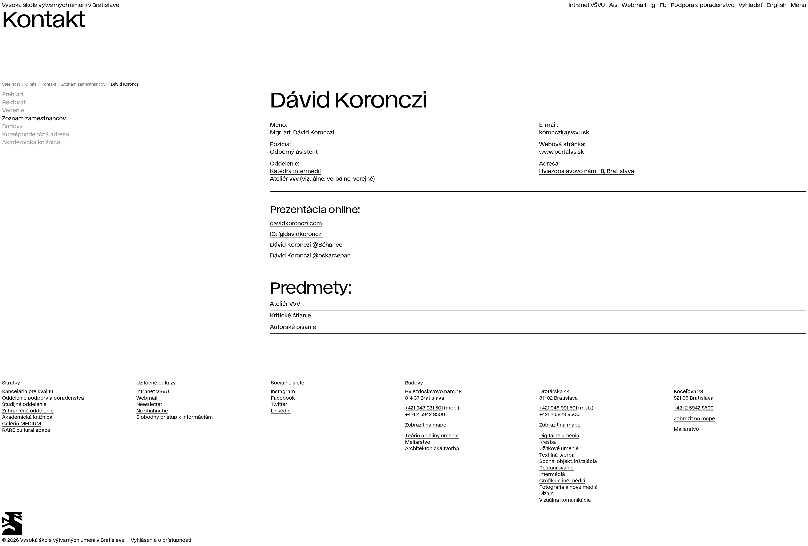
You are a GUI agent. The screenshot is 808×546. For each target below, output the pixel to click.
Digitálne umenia (559, 436)
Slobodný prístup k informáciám (174, 417)
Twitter (279, 404)
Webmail (634, 5)
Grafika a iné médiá (562, 481)
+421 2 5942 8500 (425, 414)
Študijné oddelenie (24, 404)
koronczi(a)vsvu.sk (564, 132)
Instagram (283, 392)
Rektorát (14, 102)
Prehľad (12, 94)
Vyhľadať (750, 5)
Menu (798, 5)
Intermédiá (552, 474)
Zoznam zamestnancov (83, 84)
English (777, 5)
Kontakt (48, 84)
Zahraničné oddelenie (28, 411)
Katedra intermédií (295, 171)
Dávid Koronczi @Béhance (306, 245)
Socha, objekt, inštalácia (568, 461)
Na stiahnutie (152, 411)
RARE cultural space (26, 430)
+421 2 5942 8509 (694, 408)
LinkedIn (281, 411)
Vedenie (13, 110)
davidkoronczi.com (296, 223)
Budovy (12, 126)
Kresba (547, 442)
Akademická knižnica (31, 142)
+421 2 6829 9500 (559, 414)
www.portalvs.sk (561, 152)
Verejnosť (11, 84)
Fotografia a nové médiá (568, 487)
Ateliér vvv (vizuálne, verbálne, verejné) (322, 179)
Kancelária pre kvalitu (27, 392)
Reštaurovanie (556, 468)
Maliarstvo (417, 442)
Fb (663, 5)
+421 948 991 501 (558, 408)
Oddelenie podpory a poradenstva (43, 398)
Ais (613, 5)
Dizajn (546, 494)
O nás (30, 84)
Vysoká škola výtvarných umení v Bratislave (61, 5)
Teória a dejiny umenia (432, 436)
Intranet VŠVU (587, 5)
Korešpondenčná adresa (35, 134)
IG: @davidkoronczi (296, 234)
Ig (652, 5)
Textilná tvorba (557, 455)
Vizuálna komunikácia (565, 500)
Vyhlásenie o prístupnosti (161, 540)
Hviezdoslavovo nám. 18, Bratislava (586, 171)
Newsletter (149, 404)
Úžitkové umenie (559, 449)
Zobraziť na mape (425, 425)
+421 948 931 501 (424, 408)
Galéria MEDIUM (21, 424)
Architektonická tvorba (432, 449)
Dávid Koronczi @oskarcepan (310, 255)
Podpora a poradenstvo (703, 5)
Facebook (283, 398)
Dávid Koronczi (125, 84)
